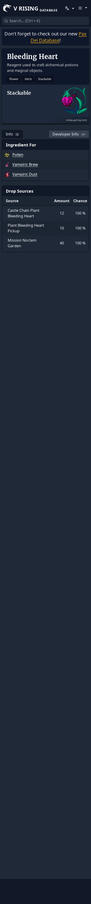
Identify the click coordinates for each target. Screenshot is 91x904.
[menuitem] (69, 8)
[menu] (69, 8)
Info (9, 134)
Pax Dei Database (59, 37)
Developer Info (65, 134)
